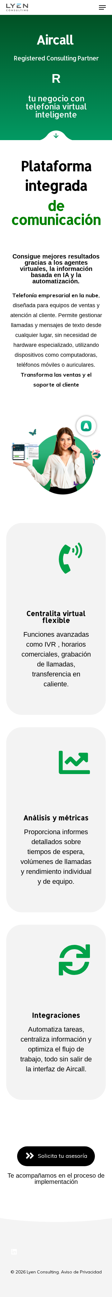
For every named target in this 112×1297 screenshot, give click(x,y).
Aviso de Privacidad (81, 1272)
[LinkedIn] (14, 1252)
